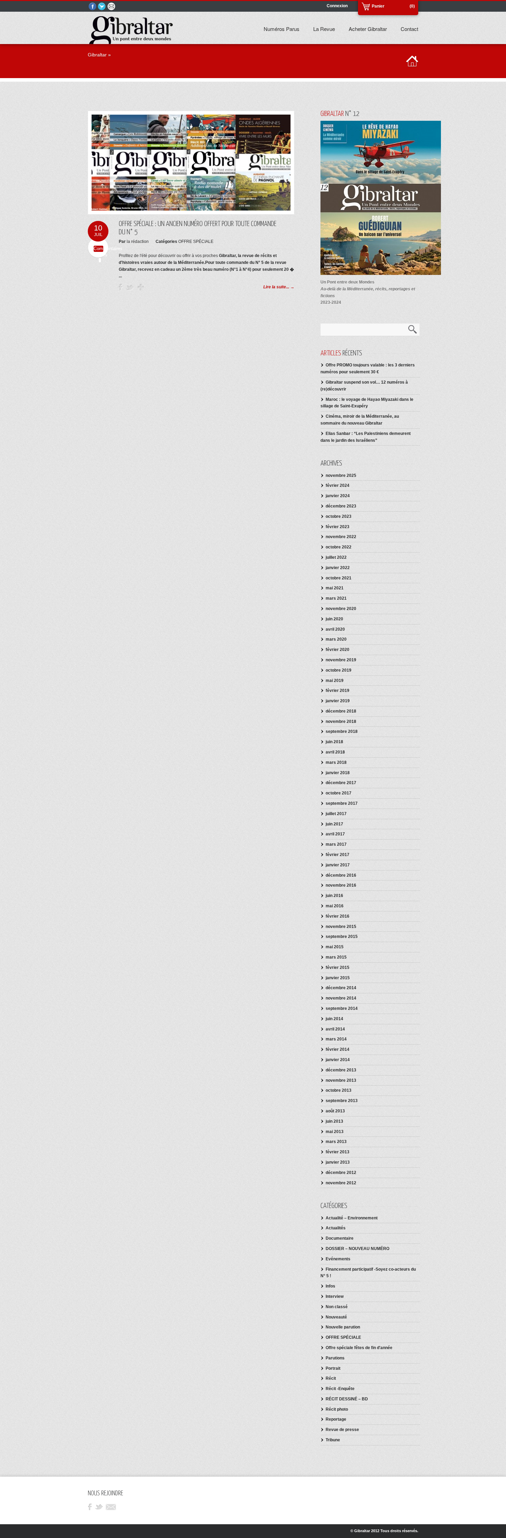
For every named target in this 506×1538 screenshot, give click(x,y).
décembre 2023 (341, 506)
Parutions (335, 1358)
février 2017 (337, 854)
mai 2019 (335, 680)
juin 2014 (334, 1018)
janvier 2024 (338, 495)
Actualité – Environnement (352, 1218)
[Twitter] (102, 6)
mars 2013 (336, 1141)
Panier (378, 6)
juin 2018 (334, 741)
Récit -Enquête (340, 1388)
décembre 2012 (341, 1172)
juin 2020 (334, 619)
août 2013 (335, 1111)
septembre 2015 (342, 936)
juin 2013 (334, 1121)
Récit (331, 1378)
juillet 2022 (336, 557)
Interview (335, 1296)
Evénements (338, 1259)
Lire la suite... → (278, 287)
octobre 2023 (338, 516)
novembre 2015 (341, 926)
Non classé (337, 1306)
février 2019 (337, 690)
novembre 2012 (341, 1183)
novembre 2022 (341, 536)
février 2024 (337, 485)
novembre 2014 (341, 998)
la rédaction (138, 241)
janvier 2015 (338, 977)
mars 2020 (336, 639)
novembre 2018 (341, 721)
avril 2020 (335, 629)
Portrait (333, 1368)
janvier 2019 (338, 700)
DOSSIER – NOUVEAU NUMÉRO (357, 1248)
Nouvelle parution (343, 1327)
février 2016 (337, 916)
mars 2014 (336, 1039)
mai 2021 (335, 588)
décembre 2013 (341, 1070)
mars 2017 (336, 844)
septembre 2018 (342, 731)
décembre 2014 (341, 987)
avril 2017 (335, 834)
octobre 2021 (338, 578)
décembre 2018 (341, 711)
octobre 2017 (338, 793)
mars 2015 (336, 957)
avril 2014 (335, 1029)
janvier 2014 (338, 1059)
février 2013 (337, 1152)
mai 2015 (335, 946)
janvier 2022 (338, 567)
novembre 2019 (341, 660)
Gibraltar (97, 54)
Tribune (333, 1440)
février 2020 (337, 649)
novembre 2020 (341, 608)
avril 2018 (335, 752)
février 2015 (337, 967)
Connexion (337, 5)
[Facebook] (92, 6)
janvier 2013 (338, 1162)
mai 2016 (335, 906)
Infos (330, 1286)
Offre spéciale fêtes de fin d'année (359, 1347)
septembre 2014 (342, 1008)
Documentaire (340, 1238)
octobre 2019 (338, 670)
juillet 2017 (336, 813)
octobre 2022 (338, 547)
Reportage (336, 1419)
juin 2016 (334, 895)
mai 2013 (335, 1131)
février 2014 (337, 1049)
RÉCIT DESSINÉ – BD (347, 1399)
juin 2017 (334, 824)
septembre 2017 (342, 803)
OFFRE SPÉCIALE (195, 241)
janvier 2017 (338, 865)
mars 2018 (336, 762)
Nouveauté (336, 1317)
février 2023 (337, 526)
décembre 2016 (341, 875)
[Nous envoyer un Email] (112, 6)
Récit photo (337, 1409)
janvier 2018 (338, 772)
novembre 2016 (341, 885)
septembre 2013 (342, 1100)
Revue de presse (342, 1429)
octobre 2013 (338, 1090)
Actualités (336, 1228)
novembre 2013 (341, 1080)
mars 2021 (336, 598)
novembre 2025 (341, 475)
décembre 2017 (341, 782)
